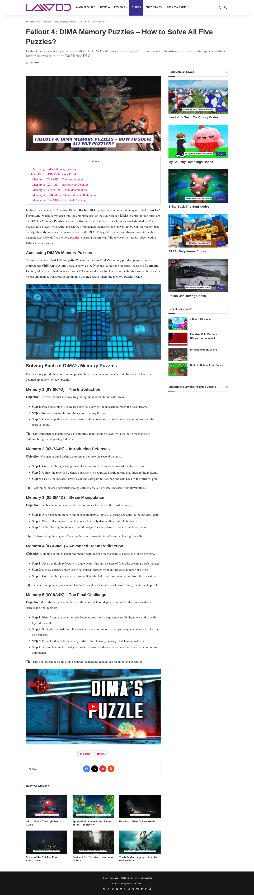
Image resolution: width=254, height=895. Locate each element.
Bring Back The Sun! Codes (188, 206)
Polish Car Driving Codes (187, 296)
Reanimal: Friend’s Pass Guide (137, 821)
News (103, 7)
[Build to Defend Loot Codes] (177, 369)
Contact (139, 883)
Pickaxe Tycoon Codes (203, 349)
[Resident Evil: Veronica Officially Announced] (177, 339)
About (114, 883)
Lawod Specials (84, 7)
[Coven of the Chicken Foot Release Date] (46, 842)
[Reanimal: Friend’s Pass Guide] (140, 806)
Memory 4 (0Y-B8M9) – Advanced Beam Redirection (64, 195)
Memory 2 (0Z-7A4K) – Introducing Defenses (60, 185)
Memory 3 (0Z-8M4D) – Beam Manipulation (59, 190)
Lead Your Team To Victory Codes (193, 117)
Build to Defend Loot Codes (206, 365)
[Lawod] (48, 7)
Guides (136, 7)
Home (31, 21)
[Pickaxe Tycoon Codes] (177, 354)
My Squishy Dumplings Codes (190, 162)
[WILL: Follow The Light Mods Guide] (46, 806)
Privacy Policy (126, 883)
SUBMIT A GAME (176, 7)
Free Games (154, 7)
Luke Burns (34, 62)
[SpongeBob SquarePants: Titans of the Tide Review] (93, 806)
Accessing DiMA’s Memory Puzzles (54, 169)
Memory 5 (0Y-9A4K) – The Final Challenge (59, 200)
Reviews (119, 7)
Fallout (63, 210)
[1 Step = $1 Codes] (177, 323)
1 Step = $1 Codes (200, 319)
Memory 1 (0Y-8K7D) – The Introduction (57, 179)
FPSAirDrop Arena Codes (187, 251)
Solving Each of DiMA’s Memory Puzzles (53, 174)
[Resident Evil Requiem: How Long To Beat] (93, 842)
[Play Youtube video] (93, 706)
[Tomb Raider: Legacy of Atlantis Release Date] (140, 842)
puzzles (74, 237)
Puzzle (102, 754)
